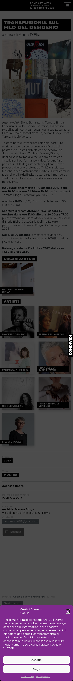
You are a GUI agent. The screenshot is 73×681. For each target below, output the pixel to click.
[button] (68, 611)
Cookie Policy (27, 676)
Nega (36, 669)
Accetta (36, 659)
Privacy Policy (43, 676)
